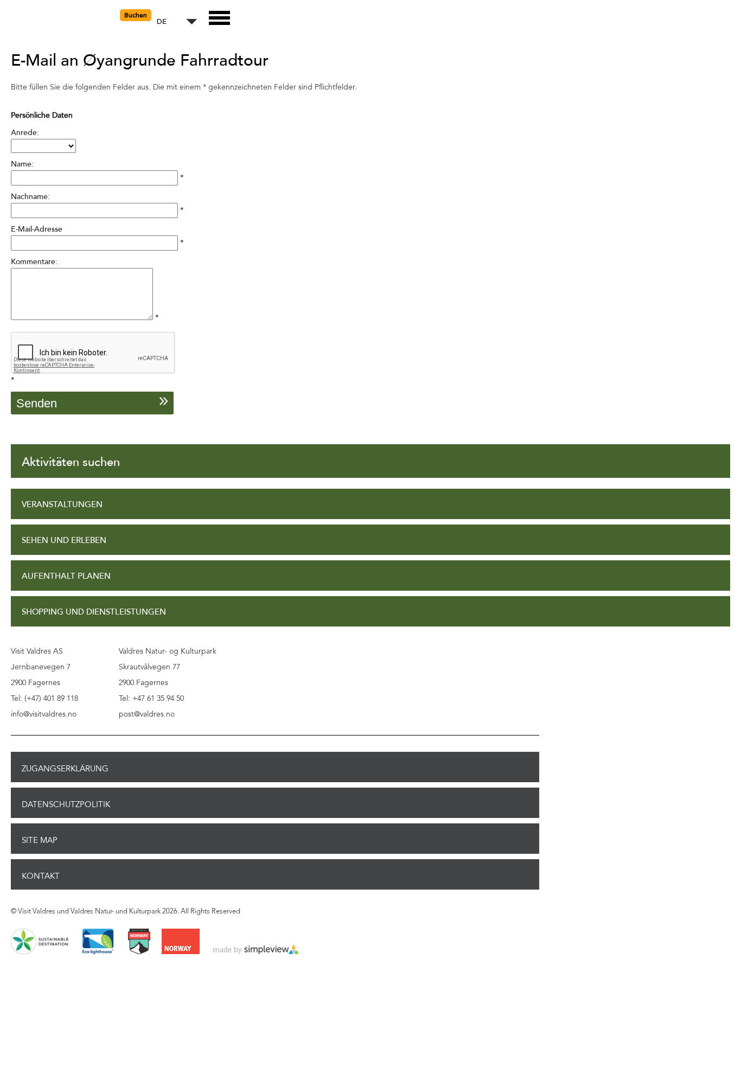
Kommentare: (34, 261)
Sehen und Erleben (64, 540)
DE (162, 21)
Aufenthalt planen (66, 576)
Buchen (135, 15)
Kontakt (41, 876)
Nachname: (30, 196)
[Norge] (181, 942)
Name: (22, 164)
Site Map (40, 840)
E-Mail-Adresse (36, 229)
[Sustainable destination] (39, 942)
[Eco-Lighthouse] (97, 942)
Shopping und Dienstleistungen (94, 612)
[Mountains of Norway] (139, 942)
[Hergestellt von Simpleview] (256, 950)
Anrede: (25, 132)
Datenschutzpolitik (66, 804)
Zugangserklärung (65, 768)
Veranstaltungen (62, 505)
